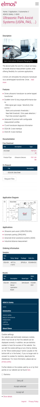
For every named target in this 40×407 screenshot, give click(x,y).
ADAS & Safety (8, 14)
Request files (9, 179)
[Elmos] (8, 4)
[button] (37, 3)
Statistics (6, 374)
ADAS (17, 14)
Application (13, 12)
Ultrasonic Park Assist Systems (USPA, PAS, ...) (19, 20)
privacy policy (6, 362)
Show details (7, 397)
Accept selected (20, 386)
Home (5, 12)
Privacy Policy (33, 401)
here (28, 370)
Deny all (20, 380)
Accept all (20, 392)
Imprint (23, 401)
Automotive (23, 12)
